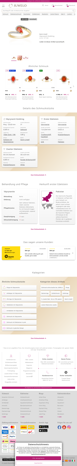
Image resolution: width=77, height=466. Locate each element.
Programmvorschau (29, 371)
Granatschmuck (25, 414)
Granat (60, 411)
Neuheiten (45, 14)
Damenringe (45, 293)
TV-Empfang (11, 371)
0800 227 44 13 (47, 380)
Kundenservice (10, 360)
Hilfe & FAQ (11, 379)
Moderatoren (29, 362)
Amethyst (60, 400)
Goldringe (65, 293)
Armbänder (5, 403)
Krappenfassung (64, 135)
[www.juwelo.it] (73, 461)
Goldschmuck (56, 293)
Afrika (22, 165)
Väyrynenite (45, 124)
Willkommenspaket (11, 365)
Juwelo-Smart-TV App (11, 374)
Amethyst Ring (43, 400)
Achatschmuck (25, 397)
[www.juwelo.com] (70, 461)
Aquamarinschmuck (26, 403)
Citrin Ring (42, 406)
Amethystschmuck (26, 400)
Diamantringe (6, 411)
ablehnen (43, 451)
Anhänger (5, 400)
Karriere (4, 458)
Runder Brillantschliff (28, 160)
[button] (3, 6)
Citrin (59, 408)
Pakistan (61, 142)
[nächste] (73, 86)
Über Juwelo (29, 360)
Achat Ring (42, 397)
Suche (73, 10)
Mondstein (61, 414)
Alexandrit (61, 397)
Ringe (67, 287)
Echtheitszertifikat (11, 362)
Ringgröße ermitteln (11, 382)
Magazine (29, 368)
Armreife (4, 406)
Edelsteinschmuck (16, 14)
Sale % (63, 14)
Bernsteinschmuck (26, 406)
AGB (10, 458)
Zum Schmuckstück (37, 175)
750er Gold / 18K (9, 135)
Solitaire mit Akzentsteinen (8, 141)
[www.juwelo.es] (66, 461)
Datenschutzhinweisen (37, 454)
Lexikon (69, 14)
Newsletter (29, 374)
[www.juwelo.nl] (62, 461)
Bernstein (60, 406)
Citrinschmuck (24, 408)
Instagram (69, 427)
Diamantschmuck (25, 411)
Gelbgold (23, 130)
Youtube (64, 427)
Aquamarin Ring (44, 403)
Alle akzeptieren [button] (38, 458)
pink (42, 142)
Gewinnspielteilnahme (11, 368)
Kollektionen (36, 14)
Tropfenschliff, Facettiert (46, 136)
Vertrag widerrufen (9, 460)
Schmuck (5, 14)
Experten (29, 365)
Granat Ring (42, 411)
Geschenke (27, 14)
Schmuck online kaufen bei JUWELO (52, 287)
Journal (28, 376)
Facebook (59, 427)
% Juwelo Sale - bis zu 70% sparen (51, 299)
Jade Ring (42, 414)
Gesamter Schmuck (8, 397)
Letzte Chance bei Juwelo (49, 305)
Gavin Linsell (25, 140)
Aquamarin (61, 403)
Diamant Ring (43, 408)
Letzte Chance (54, 14)
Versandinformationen (11, 376)
